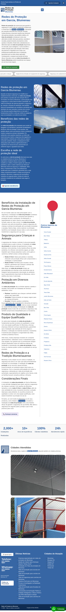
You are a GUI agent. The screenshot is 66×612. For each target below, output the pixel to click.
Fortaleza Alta (47, 345)
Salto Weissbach (48, 273)
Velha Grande (47, 258)
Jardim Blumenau (48, 296)
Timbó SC (51, 568)
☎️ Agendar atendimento (10, 186)
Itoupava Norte (10, 305)
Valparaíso (46, 349)
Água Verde (47, 285)
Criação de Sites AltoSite (32, 607)
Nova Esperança (48, 322)
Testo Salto (47, 292)
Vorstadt (46, 304)
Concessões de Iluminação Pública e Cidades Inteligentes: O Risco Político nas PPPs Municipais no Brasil (30, 592)
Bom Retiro (47, 236)
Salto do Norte (47, 300)
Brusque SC (51, 560)
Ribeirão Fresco (48, 319)
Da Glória (46, 334)
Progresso (46, 341)
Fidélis (45, 353)
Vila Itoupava (47, 262)
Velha (19, 305)
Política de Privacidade (5, 583)
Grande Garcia (48, 270)
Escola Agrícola (48, 281)
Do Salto (46, 277)
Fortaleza (46, 337)
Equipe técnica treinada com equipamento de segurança (16, 73)
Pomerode (22, 401)
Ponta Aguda (47, 315)
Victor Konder (47, 232)
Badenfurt (46, 243)
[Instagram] (63, 3)
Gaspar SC (51, 562)
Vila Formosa (47, 356)
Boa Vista (46, 307)
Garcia (14, 29)
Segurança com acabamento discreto (45, 73)
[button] (42, 9)
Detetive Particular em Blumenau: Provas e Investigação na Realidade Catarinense (29, 583)
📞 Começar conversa (10, 414)
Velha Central (47, 251)
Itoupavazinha (47, 254)
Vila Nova (46, 288)
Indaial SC (51, 564)
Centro (45, 311)
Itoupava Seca (47, 360)
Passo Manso (47, 266)
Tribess (46, 239)
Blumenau (20, 29)
